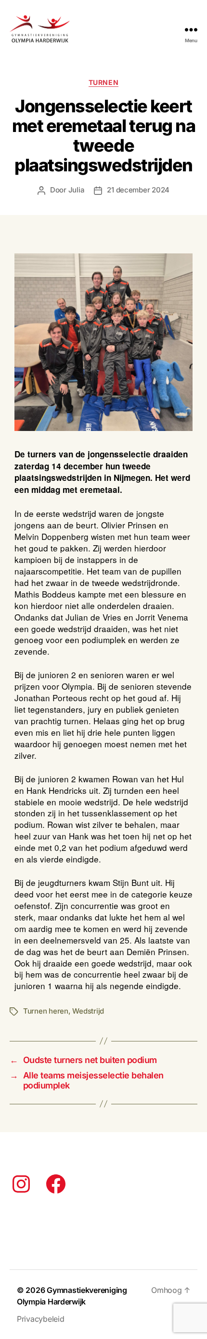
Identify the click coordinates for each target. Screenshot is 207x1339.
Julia (76, 189)
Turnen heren (45, 1011)
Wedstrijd (88, 1011)
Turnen (103, 82)
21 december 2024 (138, 189)
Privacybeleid (41, 1319)
